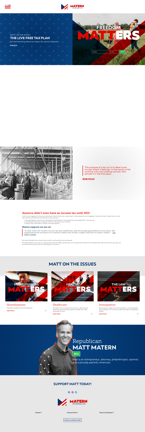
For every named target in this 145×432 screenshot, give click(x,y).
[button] (7, 6)
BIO (76, 353)
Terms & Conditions (106, 412)
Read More (13, 45)
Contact (37, 412)
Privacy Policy (72, 412)
